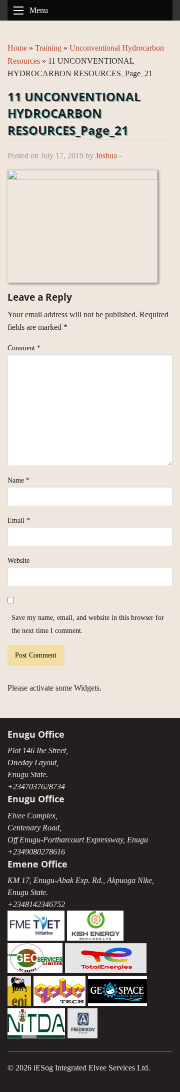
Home (17, 48)
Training (48, 48)
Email (19, 520)
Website (19, 560)
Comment (24, 348)
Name (19, 480)
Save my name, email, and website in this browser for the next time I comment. (88, 624)
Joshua (106, 155)
